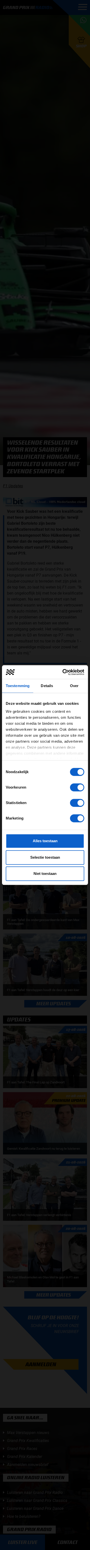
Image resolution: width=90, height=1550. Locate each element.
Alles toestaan (45, 841)
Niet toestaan (45, 873)
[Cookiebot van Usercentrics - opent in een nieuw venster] (63, 672)
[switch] (77, 787)
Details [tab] (47, 686)
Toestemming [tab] (18, 686)
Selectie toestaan (45, 857)
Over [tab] (74, 686)
